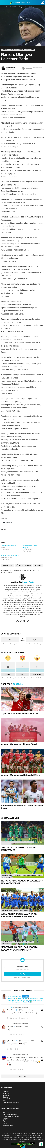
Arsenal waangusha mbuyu (10, 555)
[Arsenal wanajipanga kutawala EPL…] (22, 761)
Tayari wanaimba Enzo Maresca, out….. (21, 713)
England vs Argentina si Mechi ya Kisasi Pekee (22, 807)
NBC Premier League (10, 1114)
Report (39, 565)
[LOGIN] (42, 2)
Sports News (6, 844)
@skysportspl (32, 1057)
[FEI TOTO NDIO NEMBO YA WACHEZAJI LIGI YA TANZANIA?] (22, 866)
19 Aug (26, 1026)
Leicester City (17, 571)
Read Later (8, 565)
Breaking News (7, 842)
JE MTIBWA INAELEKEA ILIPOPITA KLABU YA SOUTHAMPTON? (19, 948)
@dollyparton (22, 1010)
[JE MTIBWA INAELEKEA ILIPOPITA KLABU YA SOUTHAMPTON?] (22, 933)
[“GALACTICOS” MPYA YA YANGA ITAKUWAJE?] (22, 833)
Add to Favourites (25, 565)
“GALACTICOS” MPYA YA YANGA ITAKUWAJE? (18, 848)
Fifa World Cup (8, 1125)
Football (17, 684)
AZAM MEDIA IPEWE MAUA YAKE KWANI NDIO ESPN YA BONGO (19, 915)
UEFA (5, 1123)
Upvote (10, 639)
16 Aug (41, 1057)
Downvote (35, 639)
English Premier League (11, 1116)
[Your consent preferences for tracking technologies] (41, 1144)
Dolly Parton (11, 1010)
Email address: (22, 966)
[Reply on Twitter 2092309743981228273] (8, 1018)
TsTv (4, 1100)
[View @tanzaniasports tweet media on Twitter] (36, 1013)
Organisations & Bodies (11, 1102)
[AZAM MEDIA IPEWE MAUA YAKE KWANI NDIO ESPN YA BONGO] (22, 900)
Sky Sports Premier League (16, 1057)
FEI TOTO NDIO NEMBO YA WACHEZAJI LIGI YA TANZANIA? (22, 882)
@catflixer (19, 1026)
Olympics (6, 1091)
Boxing (5, 1097)
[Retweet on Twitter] (12, 1007)
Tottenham (7, 573)
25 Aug (31, 1010)
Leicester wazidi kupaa (8, 545)
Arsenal (6, 571)
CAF (4, 1120)
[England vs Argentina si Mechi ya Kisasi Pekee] (22, 791)
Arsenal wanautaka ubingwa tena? (19, 744)
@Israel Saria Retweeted (20, 1007)
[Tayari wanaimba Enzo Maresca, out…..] (22, 699)
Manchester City (32, 571)
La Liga (5, 1118)
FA (4, 1122)
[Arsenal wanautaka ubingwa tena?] (22, 730)
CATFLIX (10, 1026)
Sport (31, 842)
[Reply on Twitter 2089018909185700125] (8, 1069)
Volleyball (6, 1095)
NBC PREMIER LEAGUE (20, 842)
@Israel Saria (11, 1041)
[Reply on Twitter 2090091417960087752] (8, 1035)
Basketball (6, 1099)
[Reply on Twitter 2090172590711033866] (8, 1049)
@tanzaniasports (24, 1041)
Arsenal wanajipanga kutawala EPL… (20, 775)
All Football (6, 1113)
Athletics (6, 1093)
